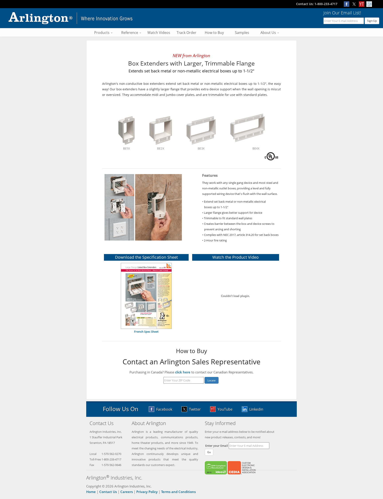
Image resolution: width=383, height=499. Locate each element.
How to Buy (214, 32)
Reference (130, 32)
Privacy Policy (147, 491)
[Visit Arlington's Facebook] (347, 4)
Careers (126, 491)
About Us (268, 32)
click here (182, 372)
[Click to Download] (146, 295)
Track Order (186, 32)
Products (102, 32)
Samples (242, 32)
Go (209, 452)
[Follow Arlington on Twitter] (355, 4)
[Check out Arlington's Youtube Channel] (362, 4)
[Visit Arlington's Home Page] (70, 18)
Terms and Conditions (178, 491)
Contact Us (108, 491)
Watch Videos (158, 32)
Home (91, 491)
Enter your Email (216, 446)
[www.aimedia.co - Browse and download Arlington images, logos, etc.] (369, 4)
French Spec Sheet (146, 332)
